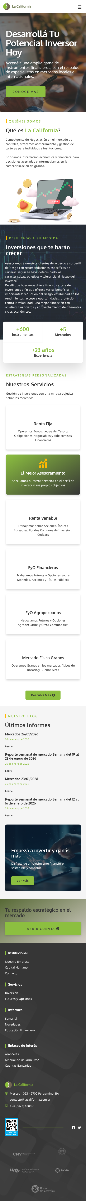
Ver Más (23, 881)
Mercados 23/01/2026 (21, 779)
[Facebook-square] (73, 1127)
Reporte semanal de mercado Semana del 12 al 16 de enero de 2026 (41, 801)
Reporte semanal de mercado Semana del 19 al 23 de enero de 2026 (42, 756)
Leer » (9, 746)
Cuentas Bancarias (18, 1065)
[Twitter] (79, 1127)
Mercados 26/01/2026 (21, 734)
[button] (79, 6)
